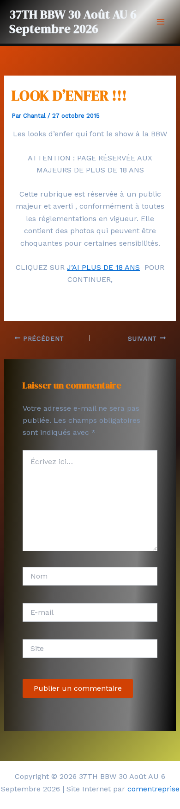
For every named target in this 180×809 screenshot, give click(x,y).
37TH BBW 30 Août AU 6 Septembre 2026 (73, 21)
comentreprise (153, 788)
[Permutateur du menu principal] (160, 22)
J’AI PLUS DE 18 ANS (103, 267)
